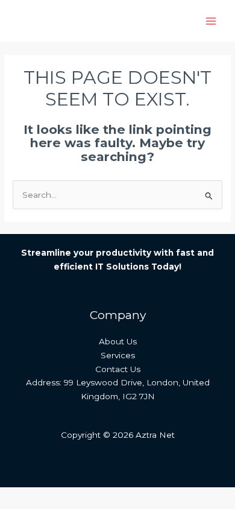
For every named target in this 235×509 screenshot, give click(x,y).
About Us (118, 341)
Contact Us (117, 369)
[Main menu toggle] (211, 21)
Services (118, 355)
